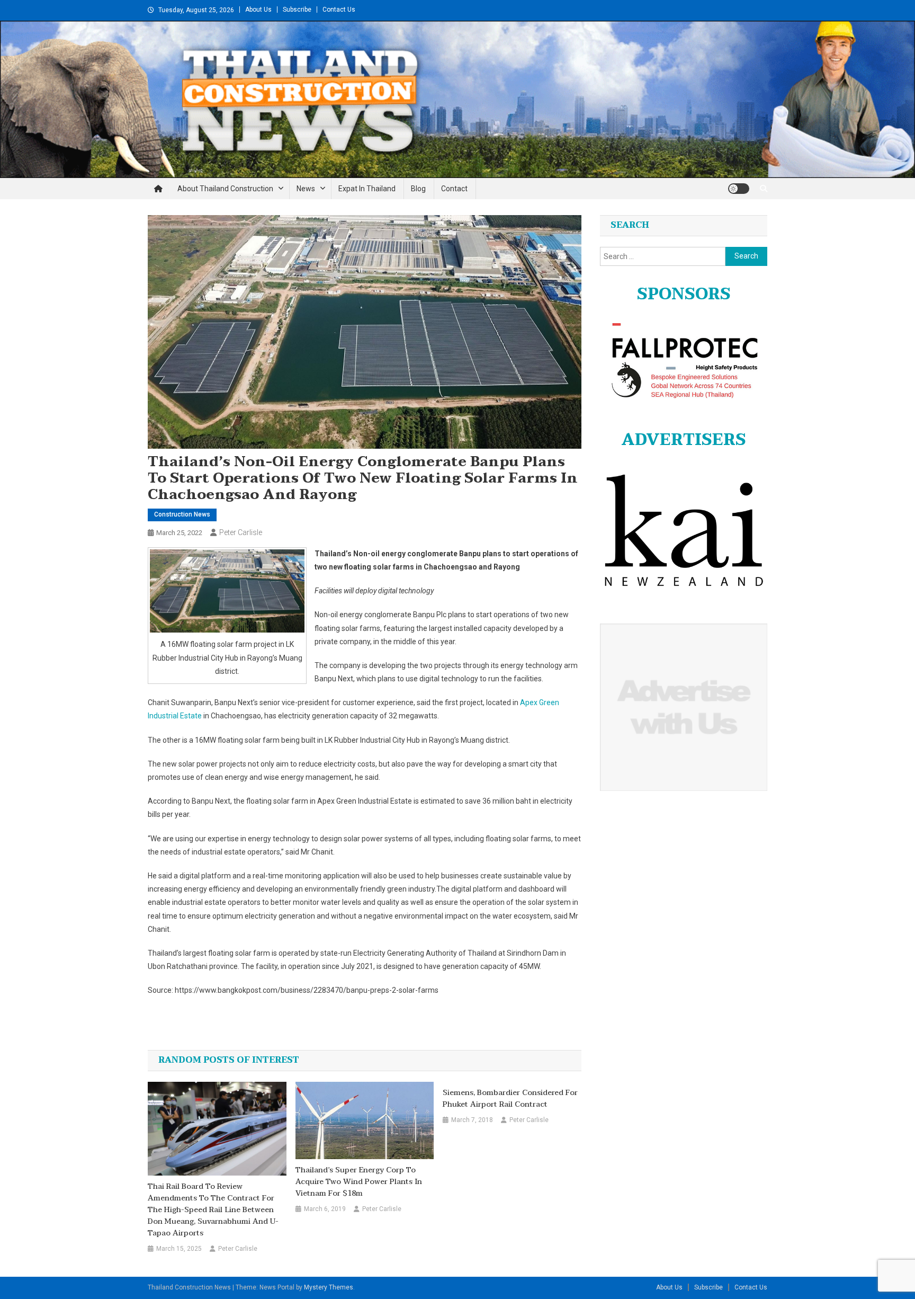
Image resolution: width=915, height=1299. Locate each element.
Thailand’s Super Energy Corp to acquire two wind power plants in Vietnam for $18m (358, 1181)
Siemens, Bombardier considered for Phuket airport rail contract (510, 1098)
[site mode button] (738, 188)
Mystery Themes (328, 1287)
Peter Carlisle (240, 532)
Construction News (182, 514)
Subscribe (297, 9)
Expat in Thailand (367, 188)
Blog (418, 188)
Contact (454, 188)
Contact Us (338, 9)
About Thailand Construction (225, 188)
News (306, 188)
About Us (258, 9)
